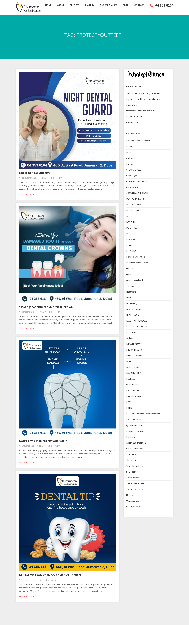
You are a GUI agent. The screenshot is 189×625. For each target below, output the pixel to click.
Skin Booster (132, 460)
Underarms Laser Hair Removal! (140, 110)
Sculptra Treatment (135, 448)
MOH (128, 361)
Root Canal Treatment (136, 442)
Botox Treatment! (134, 116)
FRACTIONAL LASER (135, 257)
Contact (139, 5)
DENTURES (131, 222)
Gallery (89, 5)
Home (48, 5)
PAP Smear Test (133, 396)
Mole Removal (132, 367)
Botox (129, 146)
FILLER (129, 245)
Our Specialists (108, 5)
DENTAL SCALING (134, 204)
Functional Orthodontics (137, 262)
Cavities (129, 164)
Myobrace (130, 379)
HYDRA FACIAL (133, 315)
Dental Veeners (133, 210)
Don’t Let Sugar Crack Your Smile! (43, 441)
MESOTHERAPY (133, 344)
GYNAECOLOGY (133, 274)
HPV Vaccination (133, 309)
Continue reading (27, 194)
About (60, 5)
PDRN (129, 408)
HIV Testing (131, 303)
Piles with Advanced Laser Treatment (143, 413)
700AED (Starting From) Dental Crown (46, 307)
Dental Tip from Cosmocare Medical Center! (50, 575)
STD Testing (131, 472)
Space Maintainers (134, 466)
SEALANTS (131, 454)
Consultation (132, 187)
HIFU (128, 297)
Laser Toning (132, 332)
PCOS (128, 402)
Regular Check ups (134, 431)
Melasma (130, 338)
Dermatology (132, 228)
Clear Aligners (132, 175)
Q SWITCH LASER (134, 425)
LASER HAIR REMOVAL (136, 320)
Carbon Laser (132, 122)
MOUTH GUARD (133, 373)
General (129, 268)
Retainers (130, 437)
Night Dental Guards (34, 173)
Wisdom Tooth (133, 506)
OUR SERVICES (133, 384)
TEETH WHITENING (135, 483)
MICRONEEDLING (134, 350)
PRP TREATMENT (134, 419)
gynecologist (132, 286)
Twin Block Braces (134, 489)
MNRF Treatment (134, 355)
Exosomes (131, 239)
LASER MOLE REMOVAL (137, 326)
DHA (128, 233)
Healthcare (131, 291)
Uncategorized (132, 501)
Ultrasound (131, 495)
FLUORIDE (131, 251)
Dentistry (130, 216)
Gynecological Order (135, 280)
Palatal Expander (133, 390)
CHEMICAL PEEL (133, 169)
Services (74, 5)
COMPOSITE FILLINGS (136, 181)
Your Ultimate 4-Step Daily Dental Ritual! (144, 93)
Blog (126, 5)
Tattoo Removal (133, 477)
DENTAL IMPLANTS (135, 198)
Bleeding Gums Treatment (138, 140)
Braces (129, 152)
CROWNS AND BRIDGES (137, 193)
